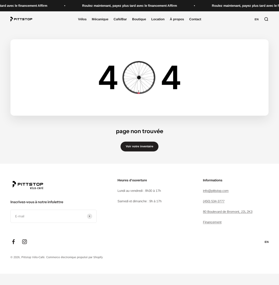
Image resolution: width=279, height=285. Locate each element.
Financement (212, 222)
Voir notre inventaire (139, 146)
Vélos (82, 19)
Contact (195, 19)
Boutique (139, 19)
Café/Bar (120, 19)
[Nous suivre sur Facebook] (13, 242)
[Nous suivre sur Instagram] (24, 242)
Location (158, 19)
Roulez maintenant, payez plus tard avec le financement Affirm (128, 5)
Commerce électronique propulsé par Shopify (74, 257)
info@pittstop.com (216, 190)
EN (257, 19)
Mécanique (100, 19)
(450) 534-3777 (214, 201)
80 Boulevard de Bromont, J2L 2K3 (227, 211)
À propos (177, 19)
